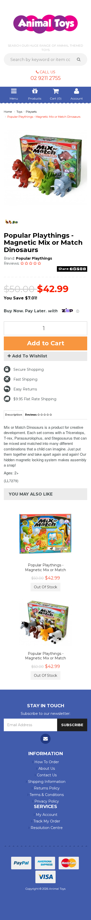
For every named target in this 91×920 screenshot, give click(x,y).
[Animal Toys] (45, 20)
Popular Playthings (34, 258)
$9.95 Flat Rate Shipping (34, 399)
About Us (46, 768)
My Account (46, 814)
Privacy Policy (46, 801)
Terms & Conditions (46, 794)
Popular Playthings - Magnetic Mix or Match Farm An (45, 658)
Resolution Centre (46, 827)
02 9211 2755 (46, 78)
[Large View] (11, 221)
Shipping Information (46, 781)
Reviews (31, 414)
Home (8, 111)
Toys (19, 111)
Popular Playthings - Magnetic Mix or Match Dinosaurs (43, 116)
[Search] (80, 59)
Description (13, 414)
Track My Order (46, 821)
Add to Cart (45, 343)
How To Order (46, 762)
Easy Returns (25, 389)
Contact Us (46, 775)
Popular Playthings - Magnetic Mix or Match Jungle (45, 569)
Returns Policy (46, 788)
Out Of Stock (45, 587)
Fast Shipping (25, 379)
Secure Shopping (28, 369)
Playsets (31, 111)
